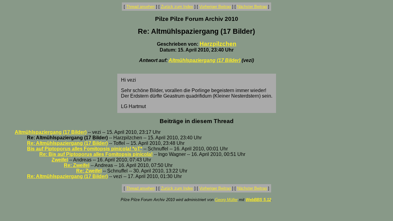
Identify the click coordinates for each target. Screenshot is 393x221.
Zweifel (60, 159)
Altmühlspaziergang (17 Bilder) (204, 60)
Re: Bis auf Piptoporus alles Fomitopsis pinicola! (96, 154)
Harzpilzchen (218, 44)
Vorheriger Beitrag (215, 6)
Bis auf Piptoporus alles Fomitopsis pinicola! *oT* (84, 148)
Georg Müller (226, 199)
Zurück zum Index (177, 6)
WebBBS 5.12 (258, 199)
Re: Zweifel (76, 165)
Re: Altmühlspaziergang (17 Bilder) (67, 143)
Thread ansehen (140, 6)
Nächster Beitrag (252, 6)
